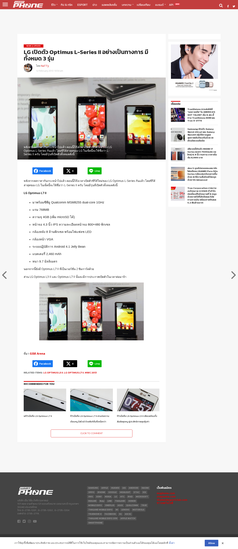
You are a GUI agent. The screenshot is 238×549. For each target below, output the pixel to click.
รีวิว (53, 5)
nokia (108, 497)
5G (120, 514)
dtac (136, 492)
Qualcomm (132, 505)
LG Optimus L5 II (53, 372)
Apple (104, 488)
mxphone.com (166, 493)
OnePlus (109, 505)
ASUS (120, 505)
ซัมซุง (102, 501)
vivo (90, 497)
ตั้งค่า (172, 543)
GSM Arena (37, 353)
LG (115, 497)
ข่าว (95, 5)
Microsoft (142, 497)
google (112, 492)
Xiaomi (145, 488)
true (144, 505)
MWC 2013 (91, 372)
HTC (122, 497)
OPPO (91, 492)
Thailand (120, 501)
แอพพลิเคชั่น (109, 5)
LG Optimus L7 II (74, 372)
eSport (82, 5)
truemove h (94, 514)
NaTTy (45, 65)
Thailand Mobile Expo (100, 510)
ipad (130, 497)
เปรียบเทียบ (143, 5)
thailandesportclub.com (172, 499)
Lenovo (125, 510)
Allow (211, 543)
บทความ (126, 5)
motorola (138, 510)
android (133, 488)
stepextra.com (166, 496)
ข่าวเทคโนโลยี (165, 503)
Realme (92, 501)
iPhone (101, 492)
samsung (93, 488)
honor (132, 501)
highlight (125, 492)
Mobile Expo (95, 505)
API (174, 5)
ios (144, 492)
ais (124, 488)
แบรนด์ (159, 5)
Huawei (115, 488)
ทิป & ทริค (66, 5)
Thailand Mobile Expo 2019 (102, 518)
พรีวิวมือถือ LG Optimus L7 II (38, 416)
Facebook (110, 514)
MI (117, 510)
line (110, 501)
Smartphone (95, 523)
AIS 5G (128, 514)
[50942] (194, 90)
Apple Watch (128, 518)
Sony (99, 497)
